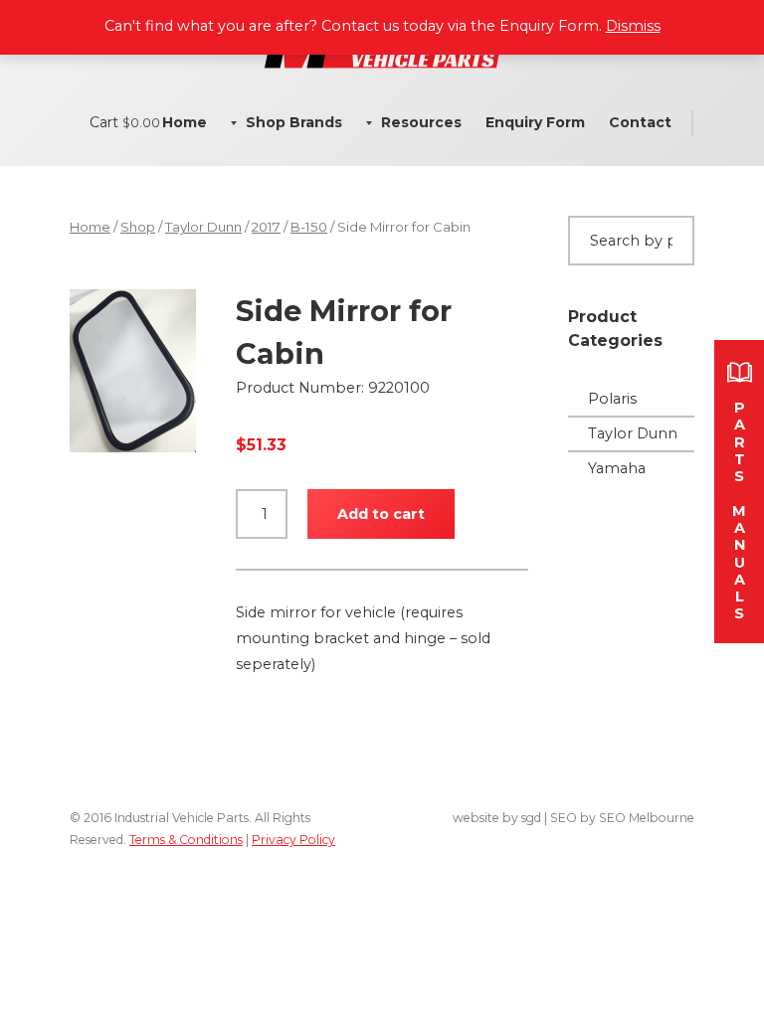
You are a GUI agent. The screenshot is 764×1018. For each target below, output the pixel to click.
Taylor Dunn (203, 227)
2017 (266, 227)
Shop (137, 227)
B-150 (308, 227)
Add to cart (381, 514)
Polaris (612, 399)
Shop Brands (294, 122)
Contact (640, 122)
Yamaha (617, 468)
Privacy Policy (293, 839)
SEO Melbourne (646, 817)
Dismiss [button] (633, 26)
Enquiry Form (535, 122)
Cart (125, 122)
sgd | (535, 817)
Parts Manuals (739, 510)
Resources (421, 122)
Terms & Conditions (186, 839)
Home (184, 122)
